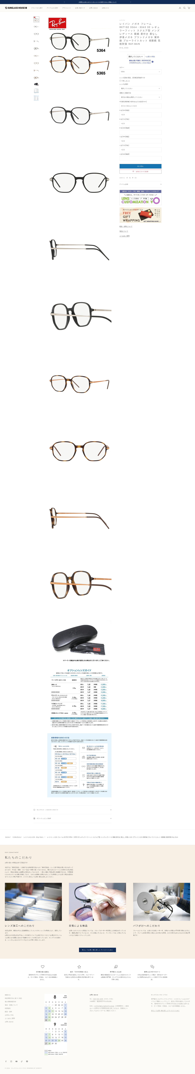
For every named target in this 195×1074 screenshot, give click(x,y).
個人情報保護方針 (10, 1002)
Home (7, 837)
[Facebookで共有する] (127, 178)
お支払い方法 (9, 1015)
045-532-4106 (98, 999)
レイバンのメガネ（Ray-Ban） (34, 837)
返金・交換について (11, 1005)
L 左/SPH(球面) (124, 137)
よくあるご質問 (124, 236)
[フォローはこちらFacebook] (6, 1061)
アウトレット (66, 8)
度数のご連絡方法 (125, 93)
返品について (124, 231)
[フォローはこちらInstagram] (11, 1061)
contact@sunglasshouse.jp (104, 1006)
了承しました (125, 81)
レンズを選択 (124, 84)
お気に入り (105, 8)
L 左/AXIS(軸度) (124, 154)
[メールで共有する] (135, 178)
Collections (17, 837)
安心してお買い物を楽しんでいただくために (97, 950)
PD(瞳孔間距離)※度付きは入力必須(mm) (133, 102)
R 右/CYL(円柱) (124, 119)
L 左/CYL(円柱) (124, 145)
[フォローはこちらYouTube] (16, 1061)
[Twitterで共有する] (130, 178)
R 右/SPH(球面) (124, 110)
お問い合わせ (93, 8)
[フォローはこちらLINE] (27, 1061)
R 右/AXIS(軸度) (125, 128)
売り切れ (140, 166)
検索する (8, 995)
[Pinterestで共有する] (133, 178)
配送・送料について (126, 226)
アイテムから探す (52, 8)
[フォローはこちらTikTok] (22, 1061)
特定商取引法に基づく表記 (13, 998)
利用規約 (8, 1008)
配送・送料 (8, 1012)
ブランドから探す (37, 8)
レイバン (122, 20)
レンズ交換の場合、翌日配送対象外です (132, 78)
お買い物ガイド (80, 8)
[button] (152, 62)
